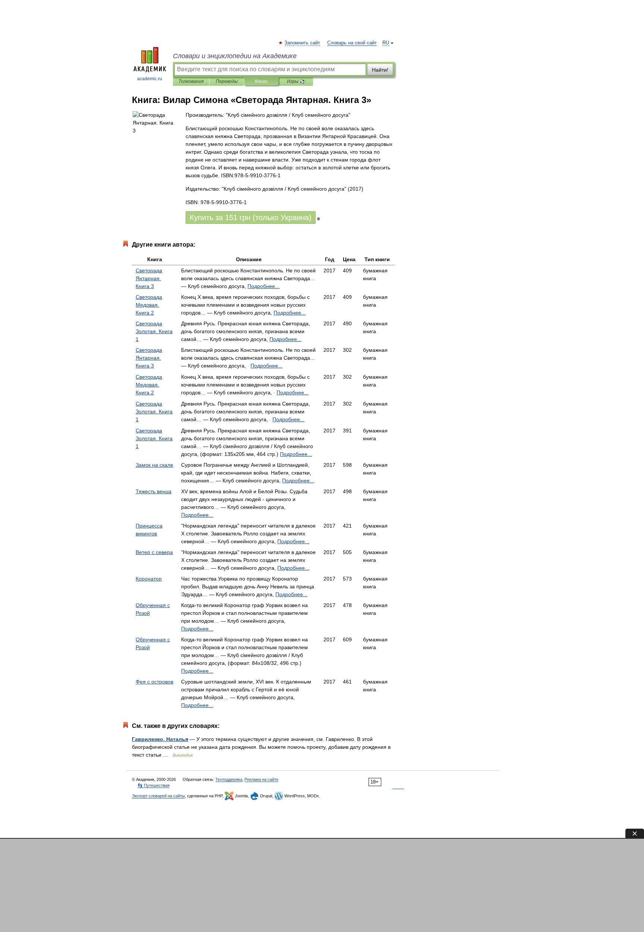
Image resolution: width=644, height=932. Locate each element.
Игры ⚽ (296, 81)
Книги (261, 81)
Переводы (227, 81)
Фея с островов (154, 682)
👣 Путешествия (154, 785)
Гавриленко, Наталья (160, 739)
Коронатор (149, 579)
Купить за (251, 217)
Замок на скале (154, 465)
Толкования (191, 81)
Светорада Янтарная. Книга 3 (149, 278)
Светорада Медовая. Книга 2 (149, 305)
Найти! (380, 70)
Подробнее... (263, 286)
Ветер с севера (154, 552)
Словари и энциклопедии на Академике (235, 56)
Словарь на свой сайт (352, 43)
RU (385, 43)
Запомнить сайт (302, 43)
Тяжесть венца (153, 491)
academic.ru (149, 78)
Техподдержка (228, 779)
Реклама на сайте (261, 779)
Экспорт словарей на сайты (158, 796)
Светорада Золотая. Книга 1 (154, 331)
